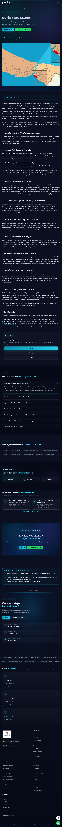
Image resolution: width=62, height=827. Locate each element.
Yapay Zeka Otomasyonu (9, 773)
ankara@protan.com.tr (11, 722)
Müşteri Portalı (6, 807)
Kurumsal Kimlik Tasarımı (39, 756)
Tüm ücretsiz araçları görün (31, 511)
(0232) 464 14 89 (10, 683)
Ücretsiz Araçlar (7, 812)
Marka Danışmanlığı (8, 765)
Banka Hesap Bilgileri (38, 773)
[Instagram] (3, 746)
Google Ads (36, 745)
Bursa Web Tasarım (52, 657)
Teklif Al (31, 348)
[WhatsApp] (58, 823)
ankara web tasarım (34, 454)
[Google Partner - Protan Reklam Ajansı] (7, 734)
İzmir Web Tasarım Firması (38, 657)
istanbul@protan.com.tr (11, 704)
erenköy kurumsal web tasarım (23, 450)
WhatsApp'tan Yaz (19, 617)
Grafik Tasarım (37, 754)
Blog (34, 782)
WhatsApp (31, 353)
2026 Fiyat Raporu (37, 790)
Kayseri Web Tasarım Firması (23, 661)
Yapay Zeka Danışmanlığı (9, 771)
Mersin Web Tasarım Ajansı (22, 657)
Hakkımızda (36, 765)
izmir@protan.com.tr (10, 686)
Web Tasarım (36, 734)
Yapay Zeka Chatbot (8, 776)
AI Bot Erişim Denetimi (8, 815)
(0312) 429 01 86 (9, 719)
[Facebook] (10, 746)
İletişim (5, 799)
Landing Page (36, 737)
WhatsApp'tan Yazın (24, 29)
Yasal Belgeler (6, 810)
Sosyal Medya (36, 743)
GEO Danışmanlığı (37, 751)
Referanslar (36, 768)
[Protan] (7, 2)
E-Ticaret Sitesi (37, 740)
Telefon (31, 357)
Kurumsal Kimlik (37, 771)
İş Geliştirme (6, 768)
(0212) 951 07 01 (9, 701)
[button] (46, 731)
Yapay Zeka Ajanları (8, 779)
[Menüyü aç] (58, 2)
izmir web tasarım (9, 454)
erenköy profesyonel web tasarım (42, 450)
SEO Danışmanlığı (37, 748)
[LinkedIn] (6, 746)
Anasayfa (4, 8)
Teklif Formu (6, 801)
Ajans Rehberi (36, 787)
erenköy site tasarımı (7, 450)
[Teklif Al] (58, 818)
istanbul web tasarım (21, 454)
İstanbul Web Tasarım (14, 8)
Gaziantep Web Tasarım (38, 661)
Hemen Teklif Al (8, 29)
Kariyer (35, 776)
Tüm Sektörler (6, 784)
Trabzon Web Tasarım (8, 657)
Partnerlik (35, 779)
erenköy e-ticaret (55, 454)
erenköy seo (45, 454)
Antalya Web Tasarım (8, 661)
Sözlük (34, 784)
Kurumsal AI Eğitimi (8, 782)
